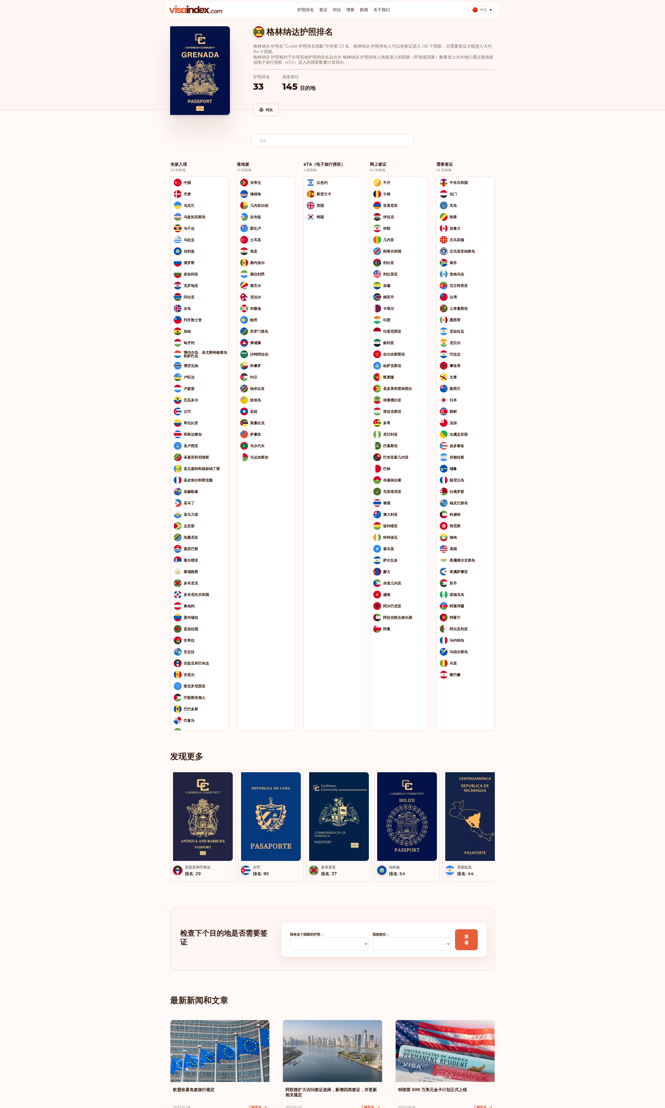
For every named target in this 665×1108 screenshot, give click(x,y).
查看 (466, 939)
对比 (337, 9)
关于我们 (381, 9)
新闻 (364, 9)
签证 (323, 9)
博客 (350, 9)
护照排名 (305, 9)
